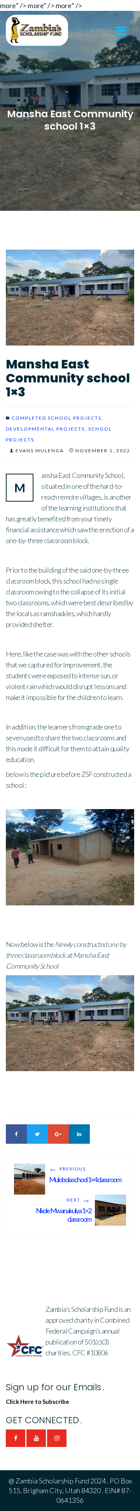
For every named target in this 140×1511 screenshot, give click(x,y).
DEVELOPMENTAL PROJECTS (45, 429)
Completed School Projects (57, 418)
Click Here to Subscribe (37, 1401)
